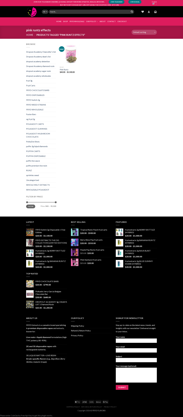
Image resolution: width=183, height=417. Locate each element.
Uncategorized (32, 180)
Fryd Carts (30, 85)
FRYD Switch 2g (33, 100)
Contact (111, 21)
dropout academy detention (38, 61)
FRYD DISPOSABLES (35, 95)
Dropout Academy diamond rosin (40, 66)
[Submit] (132, 12)
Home (29, 35)
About (103, 21)
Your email (120, 347)
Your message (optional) (126, 366)
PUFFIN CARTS (33, 151)
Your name (120, 337)
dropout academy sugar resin (38, 71)
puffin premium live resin (36, 165)
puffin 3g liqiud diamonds (37, 146)
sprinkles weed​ (32, 175)
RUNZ (29, 170)
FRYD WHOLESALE (77, 21)
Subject (119, 356)
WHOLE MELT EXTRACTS (38, 185)
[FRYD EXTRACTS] (32, 11)
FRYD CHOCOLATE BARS (37, 90)
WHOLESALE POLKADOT (37, 189)
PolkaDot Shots (33, 141)
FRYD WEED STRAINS (36, 104)
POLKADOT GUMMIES (36, 129)
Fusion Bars (31, 114)
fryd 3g (29, 80)
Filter (30, 206)
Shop (65, 21)
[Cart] (155, 11)
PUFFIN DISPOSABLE (36, 156)
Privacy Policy (77, 335)
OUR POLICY (91, 21)
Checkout (122, 21)
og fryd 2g (30, 119)
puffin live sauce (33, 161)
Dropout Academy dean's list (38, 56)
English (154, 2)
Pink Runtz (64, 70)
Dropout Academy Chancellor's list (41, 52)
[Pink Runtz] (71, 54)
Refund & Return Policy (81, 330)
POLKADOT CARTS (35, 124)
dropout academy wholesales (38, 76)
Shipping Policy (77, 326)
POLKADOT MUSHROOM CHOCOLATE (38, 135)
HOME (58, 21)
